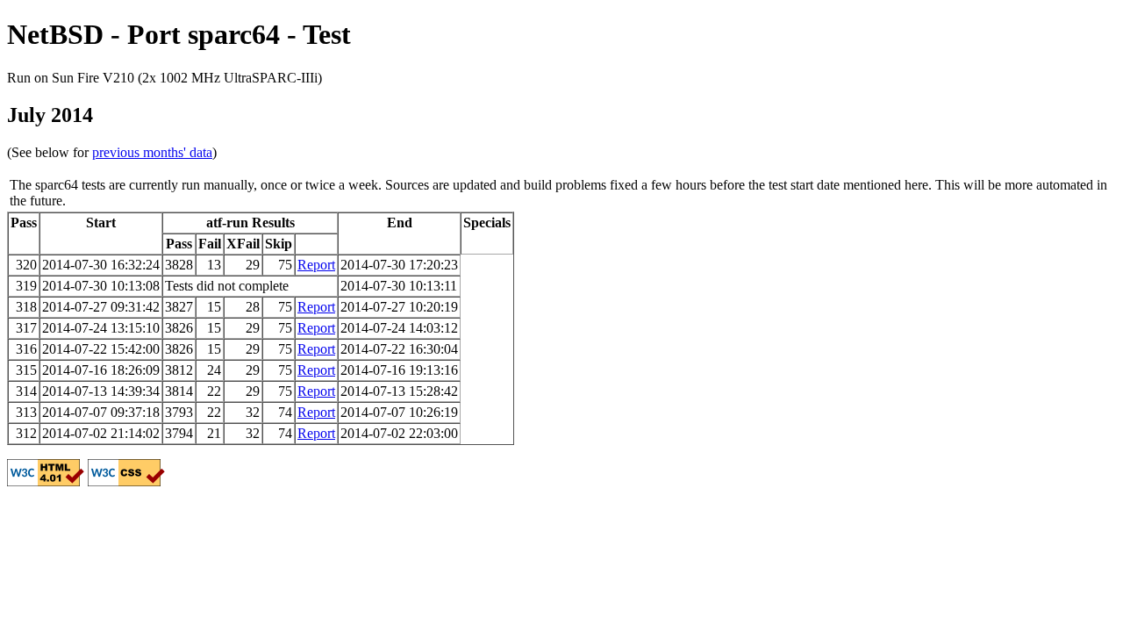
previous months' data (152, 152)
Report (316, 264)
